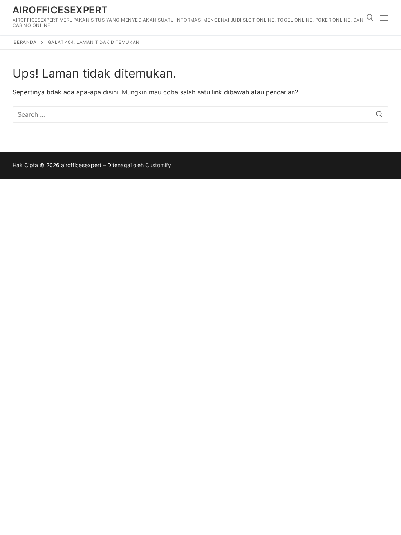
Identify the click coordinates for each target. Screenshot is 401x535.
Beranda (25, 42)
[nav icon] (384, 17)
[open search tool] (370, 17)
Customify (158, 165)
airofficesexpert (60, 10)
